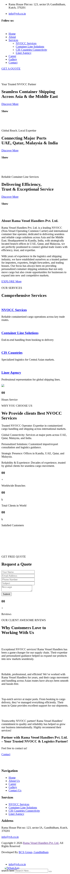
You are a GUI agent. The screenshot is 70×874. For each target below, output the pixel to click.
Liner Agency (23, 52)
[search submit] (50, 871)
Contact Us (15, 790)
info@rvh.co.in (17, 13)
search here (7, 870)
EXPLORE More (11, 281)
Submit (6, 594)
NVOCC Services (26, 43)
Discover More (9, 104)
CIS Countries (11, 353)
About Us (14, 780)
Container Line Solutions (30, 46)
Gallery (13, 59)
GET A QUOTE (10, 68)
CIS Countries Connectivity (31, 49)
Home (12, 33)
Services (13, 40)
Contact (13, 62)
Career (12, 56)
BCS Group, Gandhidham (33, 852)
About (12, 36)
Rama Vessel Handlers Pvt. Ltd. (41, 842)
